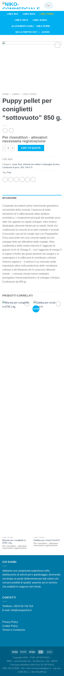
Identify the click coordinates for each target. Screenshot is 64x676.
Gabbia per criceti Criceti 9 (47, 540)
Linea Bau (12, 14)
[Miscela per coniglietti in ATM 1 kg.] (16, 418)
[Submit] (49, 5)
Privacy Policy (10, 622)
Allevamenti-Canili (22, 26)
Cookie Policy (10, 626)
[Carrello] (60, 5)
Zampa (15, 94)
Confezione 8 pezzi (11, 167)
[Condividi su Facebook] (10, 179)
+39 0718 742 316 (23, 606)
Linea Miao (29, 14)
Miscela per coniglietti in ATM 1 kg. (14, 541)
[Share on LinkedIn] (33, 179)
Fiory (9, 172)
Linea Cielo (21, 20)
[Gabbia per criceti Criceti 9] (48, 418)
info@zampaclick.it (21, 610)
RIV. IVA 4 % (27, 167)
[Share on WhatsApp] (5, 179)
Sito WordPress (39, 672)
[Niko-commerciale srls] (21, 5)
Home (5, 94)
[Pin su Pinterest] (27, 179)
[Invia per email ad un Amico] (22, 179)
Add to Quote (31, 148)
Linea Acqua (40, 20)
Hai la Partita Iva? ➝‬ (27, 32)
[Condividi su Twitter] (16, 179)
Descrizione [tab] (9, 198)
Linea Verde (43, 26)
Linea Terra (47, 14)
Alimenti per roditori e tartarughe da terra (41, 164)
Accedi (46, 32)
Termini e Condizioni (13, 630)
